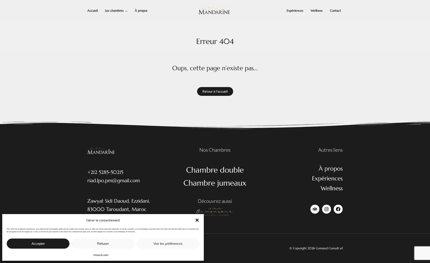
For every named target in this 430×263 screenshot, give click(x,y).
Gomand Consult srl (329, 248)
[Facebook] (338, 209)
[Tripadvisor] (314, 209)
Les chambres (114, 11)
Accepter (38, 243)
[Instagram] (326, 209)
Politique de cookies (100, 255)
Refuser (103, 243)
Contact (335, 11)
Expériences (295, 11)
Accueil (92, 11)
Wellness (316, 11)
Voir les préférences (168, 243)
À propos (141, 11)
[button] (197, 220)
